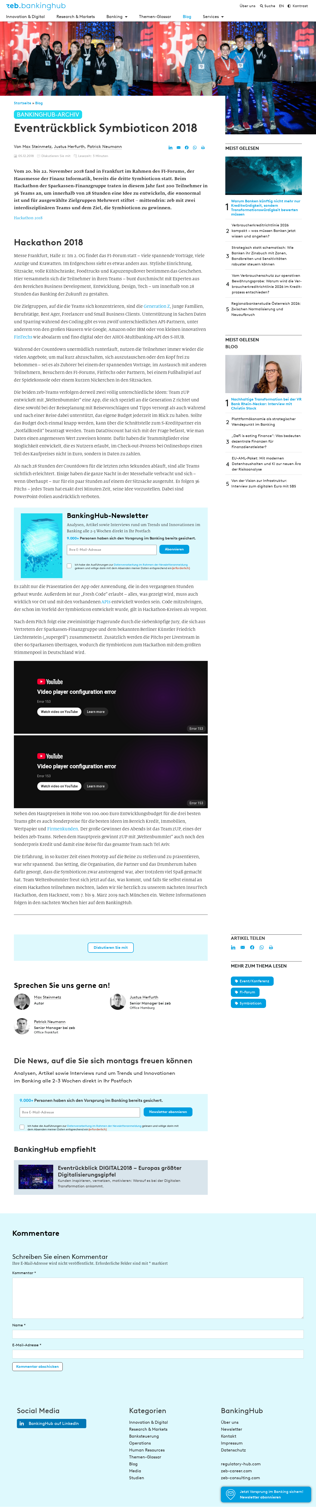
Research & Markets (75, 16)
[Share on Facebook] (186, 147)
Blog (187, 16)
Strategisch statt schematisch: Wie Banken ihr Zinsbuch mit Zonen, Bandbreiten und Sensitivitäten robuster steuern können (263, 255)
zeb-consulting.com (240, 1477)
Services (211, 16)
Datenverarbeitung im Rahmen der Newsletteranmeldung (151, 564)
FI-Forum (247, 992)
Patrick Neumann (104, 146)
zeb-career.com (236, 1470)
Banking (114, 16)
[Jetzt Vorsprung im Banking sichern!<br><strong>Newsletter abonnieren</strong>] (230, 1494)
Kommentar (24, 1273)
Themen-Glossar (155, 16)
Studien (136, 1477)
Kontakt (228, 1436)
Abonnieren (174, 549)
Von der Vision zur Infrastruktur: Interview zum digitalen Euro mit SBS (263, 483)
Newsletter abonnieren (168, 1112)
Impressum (232, 1443)
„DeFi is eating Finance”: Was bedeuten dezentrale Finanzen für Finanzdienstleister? (266, 441)
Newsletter (231, 1429)
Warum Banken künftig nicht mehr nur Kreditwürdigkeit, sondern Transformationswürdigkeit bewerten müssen (265, 208)
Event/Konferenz (254, 981)
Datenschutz (233, 1450)
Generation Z (157, 306)
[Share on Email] (178, 147)
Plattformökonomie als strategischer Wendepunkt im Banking (264, 422)
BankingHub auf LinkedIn (54, 1423)
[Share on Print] (202, 147)
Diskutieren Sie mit (111, 947)
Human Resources (147, 1450)
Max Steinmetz (37, 146)
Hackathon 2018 (28, 218)
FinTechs (23, 337)
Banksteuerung (144, 1436)
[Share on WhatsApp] (194, 147)
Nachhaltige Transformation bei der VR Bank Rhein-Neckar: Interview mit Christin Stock (266, 403)
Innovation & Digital (25, 16)
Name (19, 1325)
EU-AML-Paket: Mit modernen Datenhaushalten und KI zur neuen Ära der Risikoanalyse (266, 464)
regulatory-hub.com (241, 1464)
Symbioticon (251, 1003)
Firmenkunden (62, 829)
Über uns (230, 1422)
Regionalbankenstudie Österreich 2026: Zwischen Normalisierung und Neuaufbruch (266, 309)
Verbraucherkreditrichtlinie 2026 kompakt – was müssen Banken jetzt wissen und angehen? (264, 230)
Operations (140, 1443)
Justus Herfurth (69, 146)
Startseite (22, 103)
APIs (106, 601)
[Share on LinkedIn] (170, 147)
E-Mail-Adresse (26, 1345)
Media (135, 1470)
